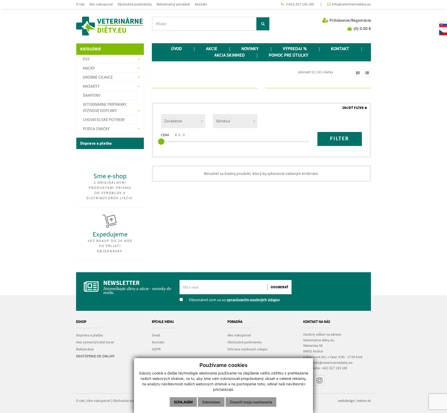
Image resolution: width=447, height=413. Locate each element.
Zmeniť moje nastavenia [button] (251, 402)
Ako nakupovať (101, 4)
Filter (339, 139)
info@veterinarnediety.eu (351, 4)
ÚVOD (176, 49)
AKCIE (211, 49)
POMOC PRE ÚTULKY (288, 55)
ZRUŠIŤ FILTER (353, 108)
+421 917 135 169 (334, 368)
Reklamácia (85, 349)
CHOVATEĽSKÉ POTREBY (104, 119)
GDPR (156, 349)
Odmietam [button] (211, 402)
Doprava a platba (96, 143)
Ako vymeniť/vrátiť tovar (95, 342)
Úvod (156, 335)
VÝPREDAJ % (295, 49)
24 (319, 72)
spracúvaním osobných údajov (253, 300)
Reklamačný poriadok (173, 4)
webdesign (346, 401)
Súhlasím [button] (183, 402)
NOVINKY (250, 49)
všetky (328, 72)
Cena (165, 134)
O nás (80, 4)
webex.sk (364, 401)
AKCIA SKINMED (229, 55)
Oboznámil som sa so (232, 300)
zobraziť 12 (306, 72)
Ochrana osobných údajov (247, 349)
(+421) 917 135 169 (300, 4)
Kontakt (201, 4)
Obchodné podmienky (134, 4)
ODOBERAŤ (279, 287)
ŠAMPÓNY (91, 95)
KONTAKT (340, 49)
